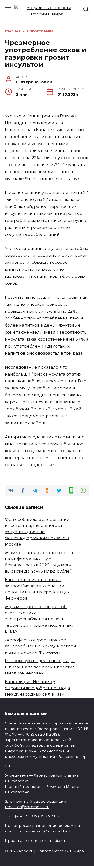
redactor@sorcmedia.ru (27, 806)
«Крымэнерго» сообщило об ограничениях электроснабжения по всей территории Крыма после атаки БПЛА (39, 619)
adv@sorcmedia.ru (54, 831)
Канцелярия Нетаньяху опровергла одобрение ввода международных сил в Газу (37, 687)
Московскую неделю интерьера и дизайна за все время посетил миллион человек (40, 666)
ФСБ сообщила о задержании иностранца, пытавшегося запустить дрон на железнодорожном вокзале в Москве (37, 532)
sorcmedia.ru (52, 840)
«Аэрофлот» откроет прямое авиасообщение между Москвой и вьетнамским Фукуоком (40, 646)
